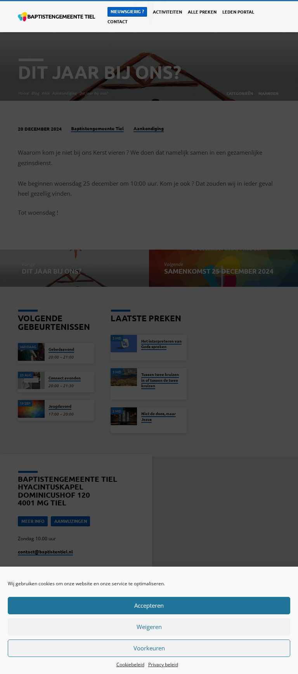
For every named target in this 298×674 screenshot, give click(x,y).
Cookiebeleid (130, 664)
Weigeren (149, 627)
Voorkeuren (149, 648)
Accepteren (149, 605)
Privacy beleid (163, 664)
